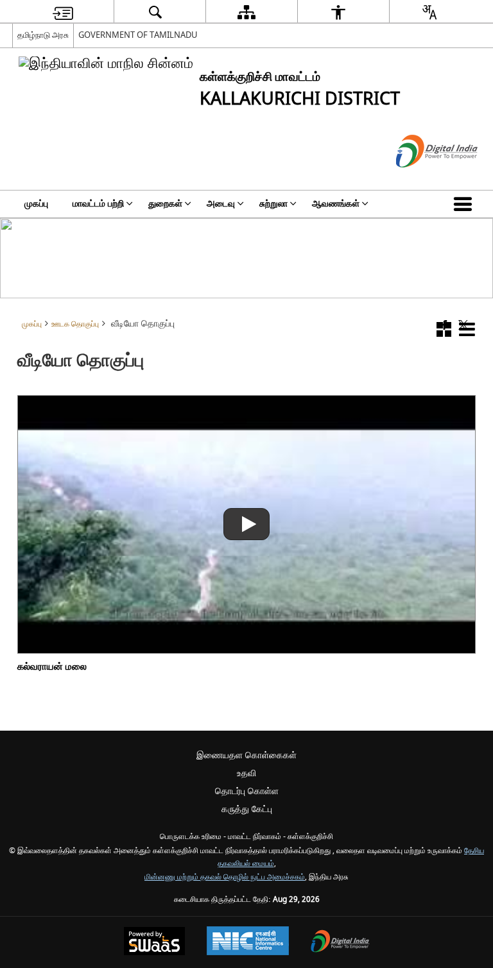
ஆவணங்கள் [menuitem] (335, 203)
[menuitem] (63, 12)
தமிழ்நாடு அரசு (43, 35)
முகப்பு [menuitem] (36, 203)
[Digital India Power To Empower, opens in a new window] (340, 942)
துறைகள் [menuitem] (165, 203)
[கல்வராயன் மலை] (246, 524)
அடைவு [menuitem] (221, 203)
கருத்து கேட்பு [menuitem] (246, 809)
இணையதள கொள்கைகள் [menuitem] (246, 755)
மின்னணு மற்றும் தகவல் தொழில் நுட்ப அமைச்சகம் (224, 877)
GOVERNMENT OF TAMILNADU (138, 35)
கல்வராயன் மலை (52, 666)
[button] (465, 204)
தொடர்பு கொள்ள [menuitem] (247, 791)
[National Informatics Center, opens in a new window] (247, 942)
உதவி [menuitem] (246, 773)
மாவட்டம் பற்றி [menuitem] (98, 203)
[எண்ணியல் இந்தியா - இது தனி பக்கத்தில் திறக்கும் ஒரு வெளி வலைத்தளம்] (421, 178)
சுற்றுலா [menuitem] (273, 203)
